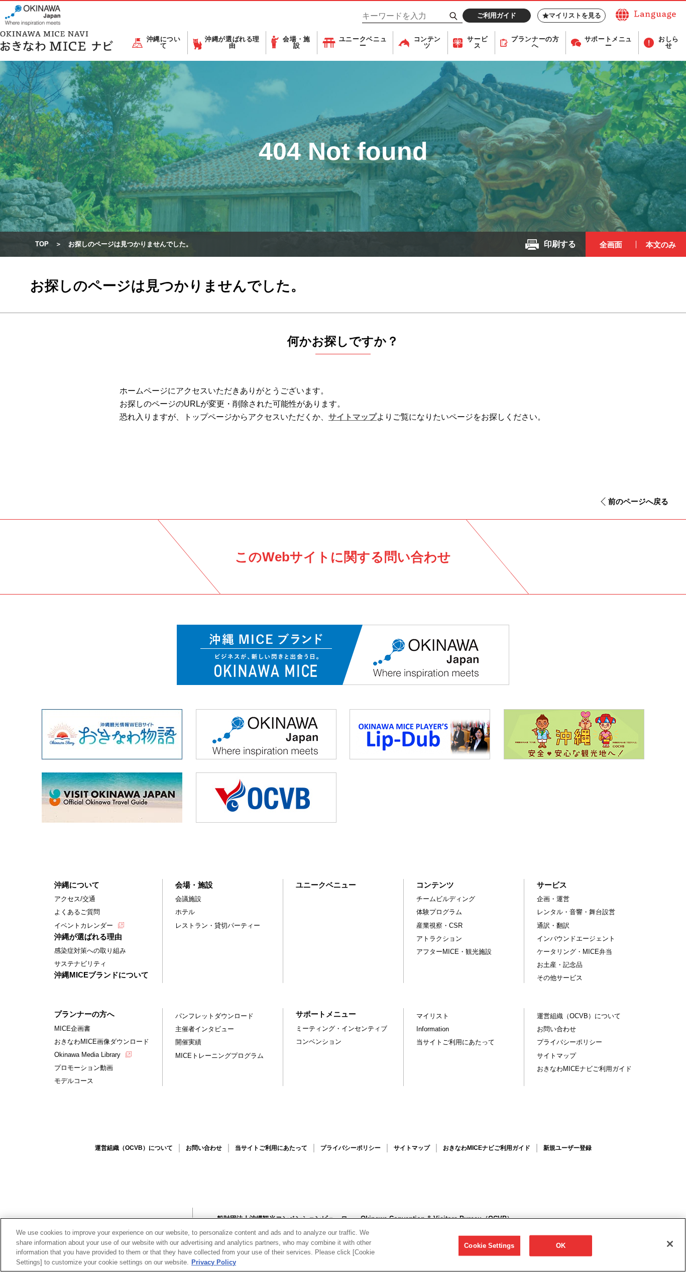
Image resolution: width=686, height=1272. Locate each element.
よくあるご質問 (77, 912)
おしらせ (668, 42)
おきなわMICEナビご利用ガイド (584, 1068)
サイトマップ (352, 417)
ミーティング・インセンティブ (341, 1028)
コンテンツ (427, 42)
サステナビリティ (80, 963)
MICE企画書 (72, 1028)
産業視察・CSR (439, 925)
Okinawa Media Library (87, 1054)
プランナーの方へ (535, 42)
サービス (477, 42)
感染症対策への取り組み (90, 950)
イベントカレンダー (83, 925)
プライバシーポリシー (569, 1042)
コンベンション (318, 1041)
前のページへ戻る (638, 501)
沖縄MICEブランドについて (101, 974)
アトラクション (439, 938)
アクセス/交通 (74, 899)
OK (560, 1245)
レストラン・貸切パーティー (217, 925)
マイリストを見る (575, 15)
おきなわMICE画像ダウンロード (101, 1041)
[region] (343, 1245)
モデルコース (73, 1081)
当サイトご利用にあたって (455, 1042)
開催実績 (188, 1042)
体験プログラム (439, 912)
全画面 (611, 244)
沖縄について (164, 42)
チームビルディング (445, 899)
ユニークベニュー (363, 42)
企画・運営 (553, 899)
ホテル (185, 912)
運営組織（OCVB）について (579, 1016)
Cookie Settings (489, 1245)
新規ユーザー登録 (567, 1147)
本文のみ (661, 244)
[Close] (670, 1244)
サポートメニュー (608, 42)
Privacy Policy (213, 1261)
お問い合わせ (556, 1029)
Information (432, 1029)
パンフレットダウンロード (214, 1016)
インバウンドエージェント (576, 938)
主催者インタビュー (204, 1029)
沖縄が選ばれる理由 (232, 42)
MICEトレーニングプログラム (219, 1055)
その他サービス (560, 978)
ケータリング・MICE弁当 (574, 951)
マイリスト (432, 1016)
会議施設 (188, 899)
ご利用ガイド (496, 15)
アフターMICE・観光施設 (454, 951)
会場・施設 (296, 42)
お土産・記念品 (560, 964)
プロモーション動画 (83, 1067)
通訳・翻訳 (553, 925)
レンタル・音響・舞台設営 (576, 912)
